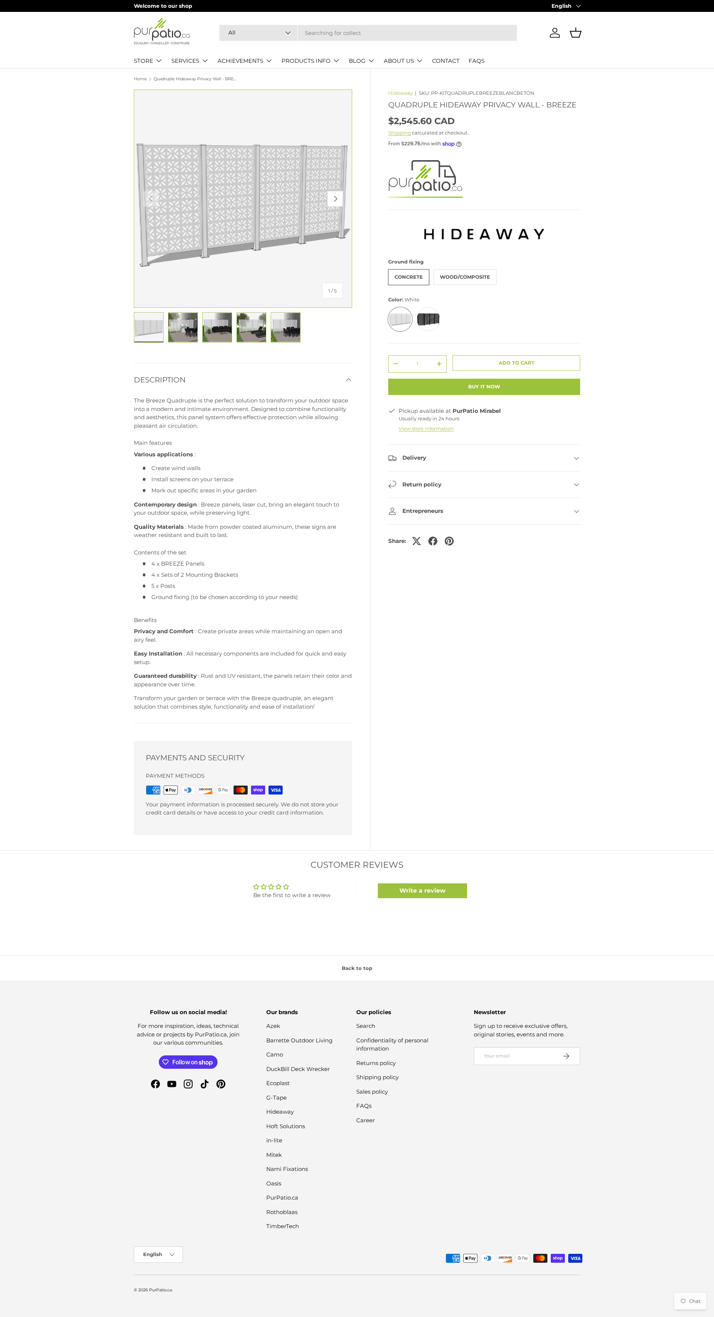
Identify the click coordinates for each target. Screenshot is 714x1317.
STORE (143, 60)
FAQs (364, 1105)
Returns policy (376, 1063)
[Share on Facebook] (433, 541)
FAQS (477, 60)
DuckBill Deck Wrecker (298, 1068)
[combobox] (368, 33)
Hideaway (400, 93)
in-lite (274, 1140)
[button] (575, 33)
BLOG (357, 60)
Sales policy (372, 1091)
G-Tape (276, 1097)
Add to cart (516, 363)
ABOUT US (399, 60)
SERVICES (185, 60)
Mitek (274, 1154)
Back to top (357, 968)
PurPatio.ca (282, 1197)
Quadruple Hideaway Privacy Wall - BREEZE (195, 79)
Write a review (422, 890)
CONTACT (446, 60)
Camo (274, 1054)
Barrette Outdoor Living (299, 1040)
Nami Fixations (287, 1168)
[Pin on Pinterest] (449, 541)
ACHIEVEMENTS (240, 60)
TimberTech (282, 1226)
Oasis (273, 1183)
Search (365, 1025)
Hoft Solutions (285, 1126)
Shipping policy (377, 1077)
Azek (273, 1025)
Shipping (399, 133)
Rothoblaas (282, 1212)
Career (365, 1120)
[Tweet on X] (416, 541)
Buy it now (484, 386)
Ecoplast (278, 1083)
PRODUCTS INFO (306, 60)
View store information (426, 428)
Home (140, 79)
